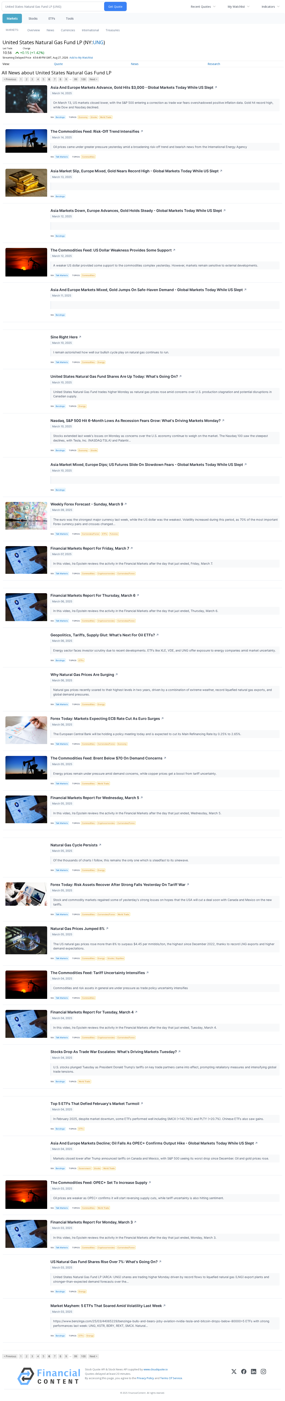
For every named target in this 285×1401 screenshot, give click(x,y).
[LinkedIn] (253, 1376)
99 (75, 79)
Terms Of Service (171, 1378)
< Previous (10, 79)
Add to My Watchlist (81, 57)
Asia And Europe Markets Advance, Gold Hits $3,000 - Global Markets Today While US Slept (133, 87)
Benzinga (60, 117)
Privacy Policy (145, 1378)
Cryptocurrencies (106, 573)
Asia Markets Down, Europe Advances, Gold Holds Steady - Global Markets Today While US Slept (138, 210)
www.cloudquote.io (156, 1369)
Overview (33, 30)
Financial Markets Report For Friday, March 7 (91, 548)
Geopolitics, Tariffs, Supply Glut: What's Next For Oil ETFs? (104, 635)
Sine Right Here (66, 337)
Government (85, 1168)
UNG (98, 42)
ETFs (51, 18)
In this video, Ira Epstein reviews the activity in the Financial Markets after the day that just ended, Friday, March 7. (133, 563)
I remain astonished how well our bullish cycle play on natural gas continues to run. (111, 352)
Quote (58, 64)
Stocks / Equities (115, 958)
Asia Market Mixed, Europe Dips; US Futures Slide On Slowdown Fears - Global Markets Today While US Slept (148, 464)
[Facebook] (244, 1376)
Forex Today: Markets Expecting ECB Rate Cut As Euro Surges (107, 718)
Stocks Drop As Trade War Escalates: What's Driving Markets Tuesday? (115, 1051)
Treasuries (113, 30)
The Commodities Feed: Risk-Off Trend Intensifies (96, 131)
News (50, 30)
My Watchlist (236, 7)
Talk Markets (62, 157)
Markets (12, 18)
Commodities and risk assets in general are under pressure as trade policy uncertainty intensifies (121, 988)
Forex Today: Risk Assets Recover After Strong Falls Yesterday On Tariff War (119, 884)
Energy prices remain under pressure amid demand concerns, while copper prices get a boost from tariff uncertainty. (135, 773)
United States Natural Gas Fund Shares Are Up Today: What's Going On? (116, 376)
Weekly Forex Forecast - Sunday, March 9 (88, 504)
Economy (83, 117)
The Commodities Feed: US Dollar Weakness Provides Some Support (113, 250)
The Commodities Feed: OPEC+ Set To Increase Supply (100, 1182)
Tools (70, 18)
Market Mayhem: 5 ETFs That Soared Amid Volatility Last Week (108, 1305)
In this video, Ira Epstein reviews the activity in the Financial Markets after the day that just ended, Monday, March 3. (135, 1237)
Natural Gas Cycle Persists (76, 845)
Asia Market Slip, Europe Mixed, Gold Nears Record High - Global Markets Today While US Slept (136, 171)
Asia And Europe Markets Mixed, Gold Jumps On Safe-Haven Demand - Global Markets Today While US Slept (148, 290)
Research (214, 64)
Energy (101, 362)
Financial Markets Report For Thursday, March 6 (94, 595)
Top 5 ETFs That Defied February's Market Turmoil (96, 1103)
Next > (93, 79)
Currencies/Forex (90, 534)
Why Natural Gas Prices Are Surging (84, 674)
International (90, 30)
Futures (114, 534)
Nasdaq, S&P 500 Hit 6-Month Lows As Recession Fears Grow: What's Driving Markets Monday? (137, 420)
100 (83, 79)
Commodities (88, 157)
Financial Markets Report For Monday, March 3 (93, 1222)
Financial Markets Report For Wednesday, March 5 (96, 798)
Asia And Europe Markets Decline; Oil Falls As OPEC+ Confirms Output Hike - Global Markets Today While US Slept (154, 1143)
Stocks (33, 18)
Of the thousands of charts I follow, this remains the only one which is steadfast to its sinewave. (121, 860)
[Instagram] (263, 1376)
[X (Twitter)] (234, 1376)
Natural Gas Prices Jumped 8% (79, 928)
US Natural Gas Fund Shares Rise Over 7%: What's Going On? (106, 1262)
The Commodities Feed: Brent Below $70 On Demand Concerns (108, 758)
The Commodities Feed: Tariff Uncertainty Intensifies (99, 973)
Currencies (68, 30)
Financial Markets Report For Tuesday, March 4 (94, 1012)
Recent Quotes (201, 7)
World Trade (105, 117)
